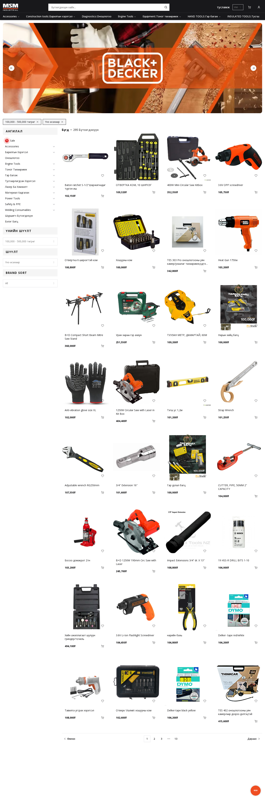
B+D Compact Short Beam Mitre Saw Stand (84, 336)
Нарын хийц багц (228, 335)
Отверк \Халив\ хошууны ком (133, 710)
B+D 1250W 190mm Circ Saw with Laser (136, 562)
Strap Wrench (226, 410)
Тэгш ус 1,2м (174, 410)
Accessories (10, 16)
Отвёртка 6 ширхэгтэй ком (81, 260)
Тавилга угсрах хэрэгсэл (79, 710)
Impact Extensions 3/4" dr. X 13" (186, 560)
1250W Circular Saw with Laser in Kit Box (135, 411)
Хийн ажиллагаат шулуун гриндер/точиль (80, 637)
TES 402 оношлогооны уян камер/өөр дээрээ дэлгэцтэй (235, 712)
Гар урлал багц (176, 485)
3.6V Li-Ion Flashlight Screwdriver (135, 635)
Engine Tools (125, 16)
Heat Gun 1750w (228, 260)
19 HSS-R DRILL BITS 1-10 (233, 560)
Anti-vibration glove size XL (80, 410)
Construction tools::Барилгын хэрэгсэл (49, 16)
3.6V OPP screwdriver (230, 185)
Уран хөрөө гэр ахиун (129, 335)
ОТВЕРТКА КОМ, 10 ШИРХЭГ (134, 185)
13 (176, 738)
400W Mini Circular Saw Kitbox (184, 185)
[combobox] (238, 7)
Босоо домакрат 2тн (77, 560)
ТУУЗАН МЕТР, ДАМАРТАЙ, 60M (187, 335)
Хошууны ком (124, 260)
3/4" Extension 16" (127, 485)
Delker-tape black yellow (181, 710)
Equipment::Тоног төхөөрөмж (160, 16)
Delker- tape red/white (231, 635)
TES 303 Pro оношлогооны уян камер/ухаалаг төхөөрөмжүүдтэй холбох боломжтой (187, 262)
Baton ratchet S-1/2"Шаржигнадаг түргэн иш (85, 186)
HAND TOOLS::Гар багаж (203, 16)
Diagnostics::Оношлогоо (96, 16)
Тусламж (223, 7)
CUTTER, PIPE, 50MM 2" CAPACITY (232, 487)
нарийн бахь (174, 635)
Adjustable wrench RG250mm (82, 485)
